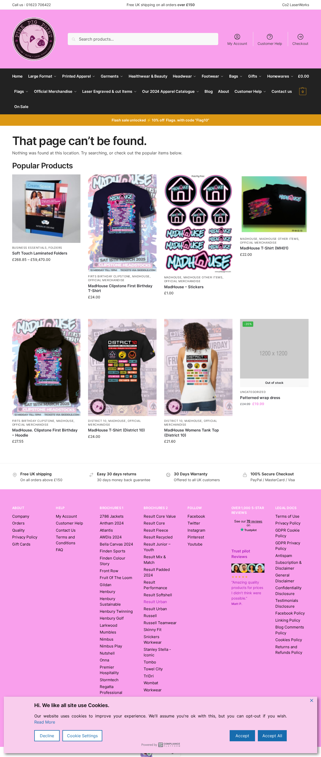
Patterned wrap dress (260, 397)
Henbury (107, 591)
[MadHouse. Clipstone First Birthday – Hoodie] (46, 367)
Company (20, 516)
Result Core (154, 523)
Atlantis (106, 530)
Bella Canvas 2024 (116, 544)
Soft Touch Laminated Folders (39, 253)
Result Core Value (160, 516)
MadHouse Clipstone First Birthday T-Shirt (120, 288)
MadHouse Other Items (203, 277)
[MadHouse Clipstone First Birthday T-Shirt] (122, 223)
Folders (55, 247)
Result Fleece (156, 530)
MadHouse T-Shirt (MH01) (264, 248)
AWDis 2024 (111, 537)
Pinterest (196, 537)
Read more (274, 414)
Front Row (109, 570)
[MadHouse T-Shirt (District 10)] (122, 367)
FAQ (59, 549)
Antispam (283, 555)
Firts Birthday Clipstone (109, 276)
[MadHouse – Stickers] (198, 223)
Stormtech (109, 679)
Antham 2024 (112, 523)
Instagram (196, 530)
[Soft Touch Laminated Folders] (46, 208)
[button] (303, 84)
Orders (18, 523)
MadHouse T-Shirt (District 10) (116, 430)
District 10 (97, 421)
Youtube (195, 544)
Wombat (151, 682)
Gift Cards (21, 544)
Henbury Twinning (116, 611)
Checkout (300, 43)
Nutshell (107, 653)
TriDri (149, 676)
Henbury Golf (112, 618)
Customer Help (270, 43)
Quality (18, 530)
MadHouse (141, 276)
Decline (47, 735)
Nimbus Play (111, 646)
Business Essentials (29, 247)
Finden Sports (112, 551)
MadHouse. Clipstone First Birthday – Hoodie (45, 433)
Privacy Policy (24, 537)
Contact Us (66, 530)
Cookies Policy (288, 639)
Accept (242, 735)
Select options (46, 276)
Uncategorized (253, 392)
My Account (237, 43)
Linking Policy (287, 620)
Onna (104, 660)
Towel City (153, 668)
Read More (44, 722)
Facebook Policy (290, 613)
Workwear (153, 690)
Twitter (194, 523)
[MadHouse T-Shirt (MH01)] (274, 204)
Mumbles (108, 632)
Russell (150, 615)
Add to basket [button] (198, 310)
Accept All (272, 735)
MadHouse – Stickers (184, 286)
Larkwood (108, 625)
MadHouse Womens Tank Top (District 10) (191, 433)
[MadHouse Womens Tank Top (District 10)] (198, 367)
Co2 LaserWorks (295, 5)
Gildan (105, 584)
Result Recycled (158, 537)
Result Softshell (158, 594)
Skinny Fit (152, 629)
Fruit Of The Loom (116, 577)
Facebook (196, 516)
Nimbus (106, 639)
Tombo (150, 662)
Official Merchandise (106, 280)
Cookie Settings (82, 735)
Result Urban (155, 608)
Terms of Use (287, 516)
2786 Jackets (112, 516)
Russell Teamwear (160, 622)
